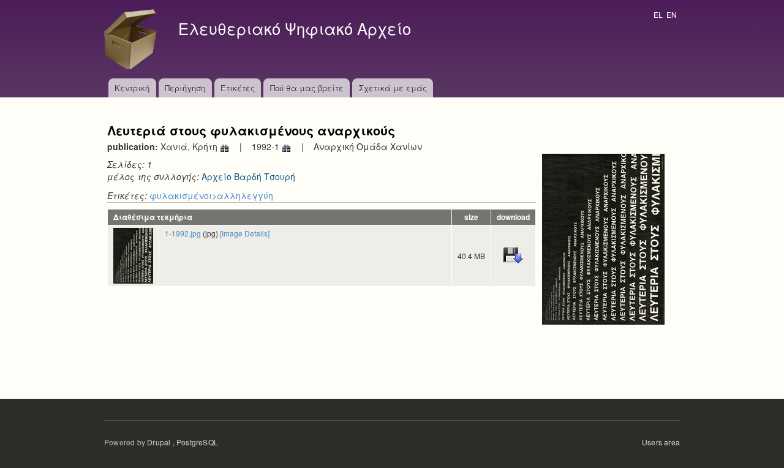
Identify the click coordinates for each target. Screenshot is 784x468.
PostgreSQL (197, 442)
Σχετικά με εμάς (393, 88)
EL (658, 14)
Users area (661, 442)
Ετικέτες (238, 88)
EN (671, 14)
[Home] (133, 39)
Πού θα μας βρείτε (307, 88)
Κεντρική (132, 88)
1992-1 (267, 146)
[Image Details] (245, 233)
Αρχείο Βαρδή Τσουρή (248, 176)
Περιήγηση (185, 88)
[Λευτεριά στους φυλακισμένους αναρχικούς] (603, 238)
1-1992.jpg (183, 233)
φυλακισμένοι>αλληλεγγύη (211, 195)
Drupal (158, 442)
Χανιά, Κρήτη (190, 146)
